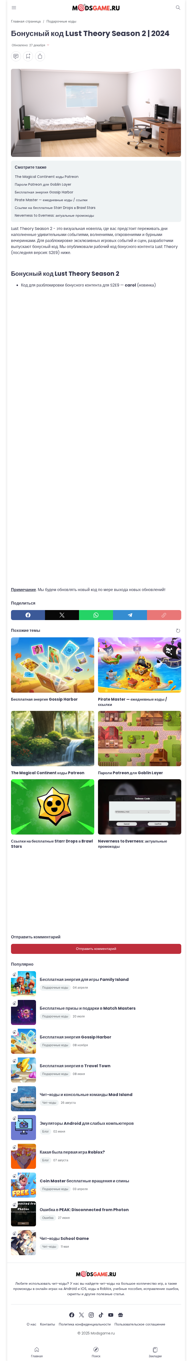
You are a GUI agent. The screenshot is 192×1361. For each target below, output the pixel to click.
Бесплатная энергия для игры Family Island (84, 979)
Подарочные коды (55, 987)
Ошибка (48, 1218)
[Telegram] (130, 615)
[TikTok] (101, 1315)
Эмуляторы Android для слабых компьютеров (87, 1123)
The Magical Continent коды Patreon (46, 176)
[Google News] (121, 1315)
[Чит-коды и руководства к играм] (96, 7)
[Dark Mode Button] (178, 8)
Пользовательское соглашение (139, 1324)
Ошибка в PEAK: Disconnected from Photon (84, 1210)
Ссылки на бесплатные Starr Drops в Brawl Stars (55, 207)
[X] (62, 615)
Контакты (47, 1324)
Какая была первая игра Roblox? (72, 1152)
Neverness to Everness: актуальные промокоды (54, 215)
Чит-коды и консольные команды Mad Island (86, 1095)
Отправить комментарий (96, 948)
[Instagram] (91, 1315)
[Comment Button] (16, 56)
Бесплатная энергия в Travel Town (75, 1066)
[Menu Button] (14, 8)
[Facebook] (28, 615)
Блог (45, 1131)
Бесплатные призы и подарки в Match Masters (88, 1008)
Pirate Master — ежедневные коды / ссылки (51, 199)
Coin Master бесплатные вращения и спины (84, 1181)
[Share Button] (40, 56)
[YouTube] (111, 1315)
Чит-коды (49, 1103)
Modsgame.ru (103, 1333)
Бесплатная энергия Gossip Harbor (44, 192)
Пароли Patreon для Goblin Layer (43, 184)
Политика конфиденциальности (85, 1324)
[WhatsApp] (96, 615)
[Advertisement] (96, 532)
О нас (31, 1324)
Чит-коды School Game (64, 1238)
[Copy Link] (164, 615)
